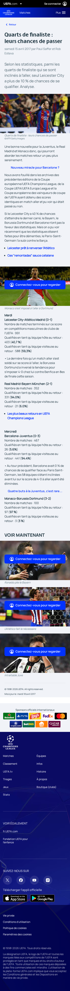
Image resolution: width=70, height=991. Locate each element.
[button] (59, 12)
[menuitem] (34, 12)
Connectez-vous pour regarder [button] (37, 285)
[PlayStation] (22, 716)
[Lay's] (35, 716)
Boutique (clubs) (46, 787)
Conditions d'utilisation (16, 922)
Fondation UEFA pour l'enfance (15, 840)
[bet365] (29, 724)
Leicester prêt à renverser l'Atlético (31, 248)
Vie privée (8, 915)
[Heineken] (9, 716)
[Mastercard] (61, 716)
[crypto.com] (16, 724)
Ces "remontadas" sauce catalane (30, 255)
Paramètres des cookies (17, 934)
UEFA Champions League (8, 12)
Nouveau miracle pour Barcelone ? (35, 167)
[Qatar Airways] (54, 724)
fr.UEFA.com (10, 831)
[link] (25, 12)
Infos (39, 763)
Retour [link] (12, 24)
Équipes (41, 756)
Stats (6, 794)
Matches (8, 756)
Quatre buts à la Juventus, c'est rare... (35, 491)
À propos (42, 779)
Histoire (41, 771)
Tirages (7, 779)
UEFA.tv (8, 771)
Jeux (5, 787)
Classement (10, 763)
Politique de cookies (15, 928)
